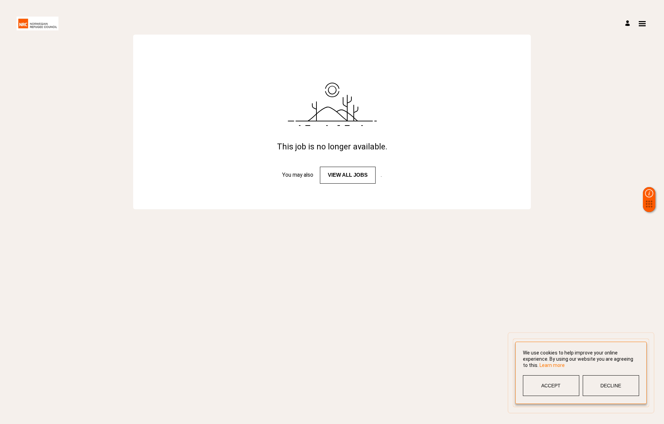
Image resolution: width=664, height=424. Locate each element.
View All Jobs (348, 175)
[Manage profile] (628, 23)
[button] (649, 206)
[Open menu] (642, 23)
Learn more (552, 365)
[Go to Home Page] (37, 23)
